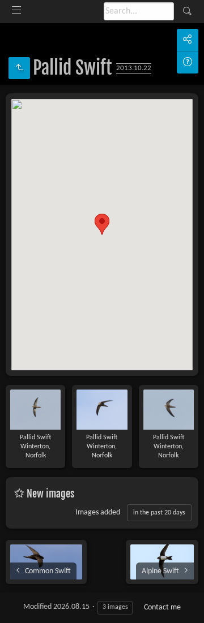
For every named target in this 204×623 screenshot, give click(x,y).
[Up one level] (19, 68)
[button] (102, 224)
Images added (97, 512)
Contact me (162, 607)
